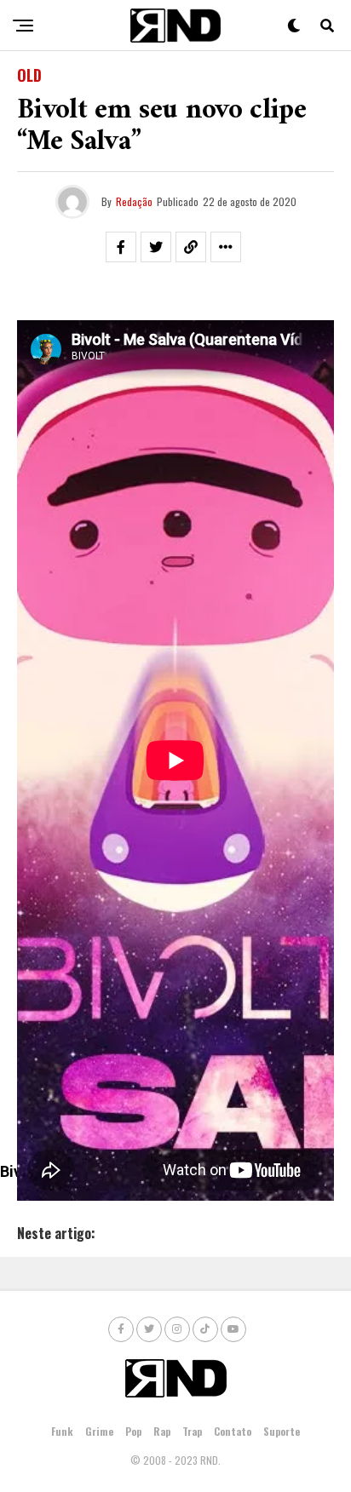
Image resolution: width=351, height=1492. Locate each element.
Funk (62, 1431)
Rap (161, 1431)
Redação (134, 201)
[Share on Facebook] (121, 247)
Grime (99, 1431)
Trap (192, 1431)
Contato (232, 1431)
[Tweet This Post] (156, 247)
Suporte (281, 1431)
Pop (133, 1431)
